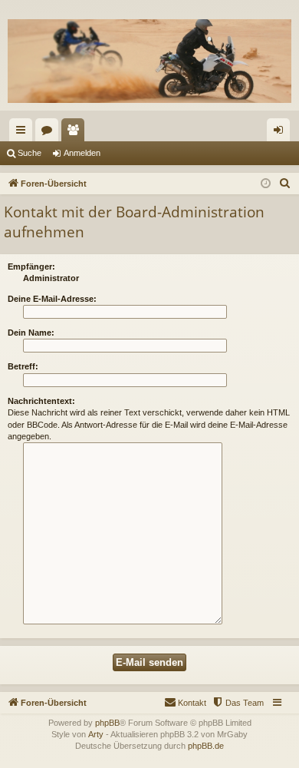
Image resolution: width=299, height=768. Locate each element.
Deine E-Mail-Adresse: (52, 298)
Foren (49, 132)
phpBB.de (206, 745)
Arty (96, 734)
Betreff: (23, 366)
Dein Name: (31, 332)
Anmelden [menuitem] (281, 132)
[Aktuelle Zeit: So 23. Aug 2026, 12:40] (266, 184)
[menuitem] (285, 183)
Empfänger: (31, 266)
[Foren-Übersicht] (149, 61)
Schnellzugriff (23, 132)
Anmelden (82, 152)
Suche (29, 152)
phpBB (107, 722)
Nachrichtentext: (41, 401)
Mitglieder (75, 132)
